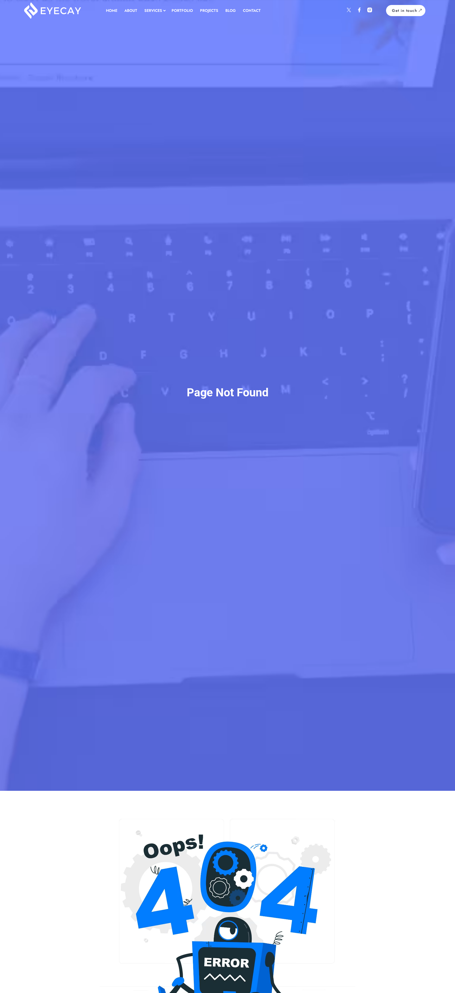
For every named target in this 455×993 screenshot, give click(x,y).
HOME (111, 10)
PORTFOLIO (182, 10)
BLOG (230, 10)
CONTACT (252, 10)
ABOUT (130, 10)
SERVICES (153, 10)
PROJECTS (209, 10)
